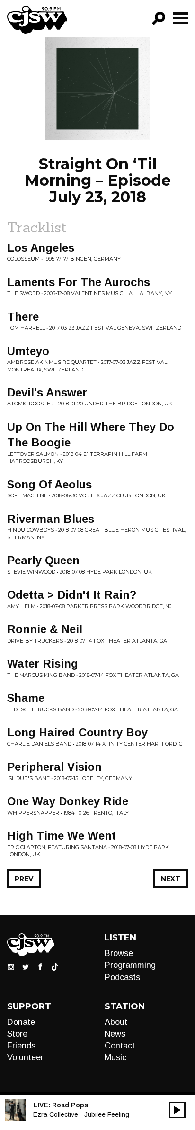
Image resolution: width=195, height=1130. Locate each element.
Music (115, 1057)
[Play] (177, 1110)
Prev (24, 878)
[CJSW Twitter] (25, 966)
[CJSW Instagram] (11, 966)
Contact (120, 1045)
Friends (21, 1045)
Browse (119, 953)
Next (170, 878)
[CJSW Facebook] (40, 966)
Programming (130, 965)
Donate (21, 1022)
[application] (177, 1110)
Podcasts (122, 977)
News (115, 1034)
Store (17, 1034)
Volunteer (25, 1057)
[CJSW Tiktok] (55, 966)
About (116, 1022)
